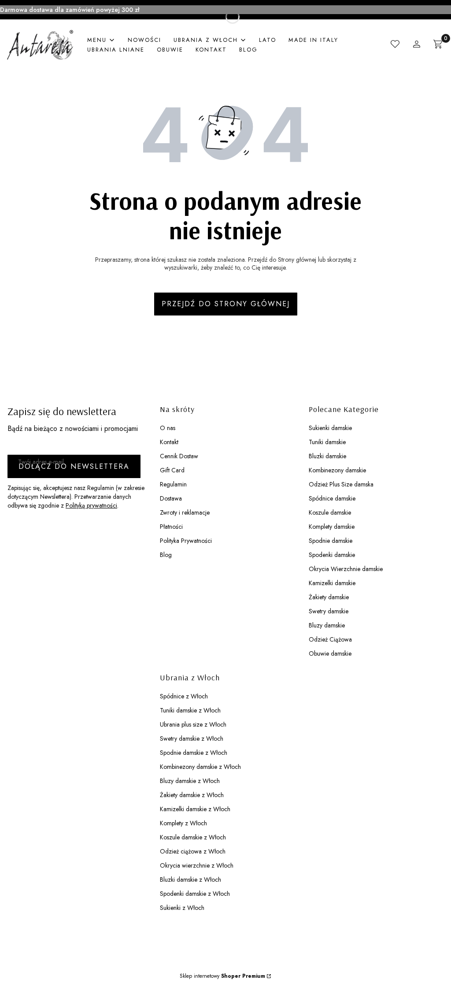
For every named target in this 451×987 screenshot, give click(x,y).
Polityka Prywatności (186, 540)
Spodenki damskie (332, 554)
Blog (166, 554)
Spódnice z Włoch (184, 696)
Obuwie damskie (330, 653)
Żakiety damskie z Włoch (192, 794)
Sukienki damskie (330, 427)
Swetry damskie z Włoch (191, 738)
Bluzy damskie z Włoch (190, 780)
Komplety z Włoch (183, 823)
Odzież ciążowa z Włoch (193, 851)
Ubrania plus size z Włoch (193, 724)
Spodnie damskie (330, 540)
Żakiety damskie (329, 597)
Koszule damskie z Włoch (193, 837)
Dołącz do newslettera (73, 466)
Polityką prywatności (91, 505)
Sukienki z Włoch (182, 907)
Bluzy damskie (327, 625)
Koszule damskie (330, 512)
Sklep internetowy (222, 976)
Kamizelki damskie (332, 583)
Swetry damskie (328, 611)
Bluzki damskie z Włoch (190, 879)
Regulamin (173, 484)
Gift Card (172, 470)
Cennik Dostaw (179, 456)
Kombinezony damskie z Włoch (200, 766)
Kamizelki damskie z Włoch (195, 809)
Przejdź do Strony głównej (226, 304)
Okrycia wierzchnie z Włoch (196, 865)
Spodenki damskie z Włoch (195, 893)
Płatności (171, 526)
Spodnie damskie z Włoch (193, 752)
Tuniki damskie (327, 442)
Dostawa (171, 498)
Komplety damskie (332, 526)
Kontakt (169, 442)
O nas (167, 427)
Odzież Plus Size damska (341, 484)
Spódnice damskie (332, 498)
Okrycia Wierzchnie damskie (346, 568)
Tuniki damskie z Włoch (190, 710)
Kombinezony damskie (337, 470)
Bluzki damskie (327, 456)
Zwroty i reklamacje (185, 512)
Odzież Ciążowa (330, 639)
